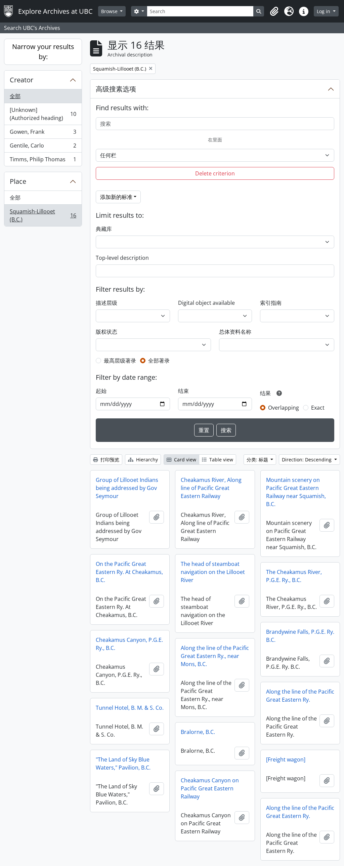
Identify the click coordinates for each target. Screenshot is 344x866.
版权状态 (106, 331)
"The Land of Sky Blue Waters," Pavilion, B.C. (123, 763)
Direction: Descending (307, 459)
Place (18, 181)
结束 (183, 391)
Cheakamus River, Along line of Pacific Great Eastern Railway (211, 488)
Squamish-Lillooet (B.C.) (42, 215)
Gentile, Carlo (42, 147)
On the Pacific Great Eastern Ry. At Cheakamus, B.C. (129, 572)
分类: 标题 (258, 459)
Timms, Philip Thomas (42, 161)
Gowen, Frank (42, 133)
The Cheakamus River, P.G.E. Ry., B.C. (294, 576)
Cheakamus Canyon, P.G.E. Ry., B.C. (129, 644)
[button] (274, 11)
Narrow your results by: (43, 51)
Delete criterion (215, 173)
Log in (324, 11)
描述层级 (106, 302)
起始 (101, 391)
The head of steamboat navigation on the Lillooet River (213, 572)
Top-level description (122, 257)
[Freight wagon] (285, 759)
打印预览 (109, 459)
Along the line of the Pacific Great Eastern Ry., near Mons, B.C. (215, 656)
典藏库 (104, 229)
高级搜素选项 (116, 88)
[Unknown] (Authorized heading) (42, 114)
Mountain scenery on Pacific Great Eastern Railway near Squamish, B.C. (296, 492)
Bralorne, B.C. (198, 732)
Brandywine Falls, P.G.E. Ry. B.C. (300, 636)
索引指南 (271, 302)
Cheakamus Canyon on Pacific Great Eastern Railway (210, 788)
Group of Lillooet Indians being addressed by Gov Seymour (127, 488)
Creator (21, 79)
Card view (184, 459)
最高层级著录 (120, 360)
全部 (15, 96)
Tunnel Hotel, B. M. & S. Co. (130, 707)
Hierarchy (146, 459)
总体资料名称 (235, 331)
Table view (220, 459)
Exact (318, 407)
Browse (110, 11)
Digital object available (206, 302)
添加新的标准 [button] (116, 197)
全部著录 (159, 360)
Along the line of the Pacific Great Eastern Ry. (300, 695)
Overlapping (283, 407)
